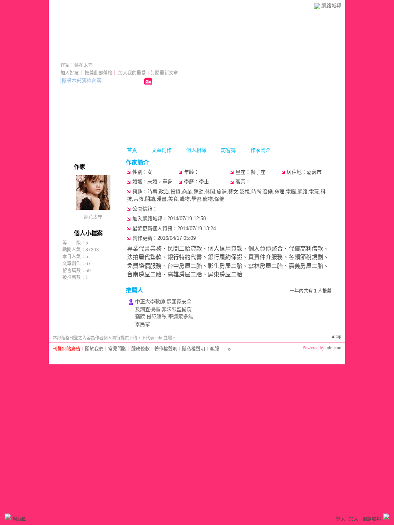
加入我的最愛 (132, 73)
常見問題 (117, 349)
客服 (214, 349)
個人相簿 (196, 150)
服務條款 (140, 349)
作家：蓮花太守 (76, 65)
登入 (340, 519)
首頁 (132, 150)
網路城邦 (331, 5)
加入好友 (69, 73)
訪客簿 (228, 150)
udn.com (333, 348)
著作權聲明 (165, 349)
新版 (130, 55)
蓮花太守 (82, 55)
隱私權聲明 (193, 349)
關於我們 (94, 349)
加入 (353, 519)
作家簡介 (260, 150)
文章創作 (162, 150)
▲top (336, 336)
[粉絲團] (8, 516)
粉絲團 (20, 519)
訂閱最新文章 (164, 73)
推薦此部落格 (98, 73)
